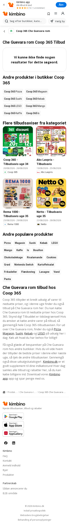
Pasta (7, 279)
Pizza (7, 243)
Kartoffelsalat (46, 264)
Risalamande (34, 257)
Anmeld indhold (11, 465)
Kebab (43, 243)
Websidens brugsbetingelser (34, 515)
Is (28, 250)
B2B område (10, 493)
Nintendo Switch (23, 264)
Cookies (51, 257)
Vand (57, 271)
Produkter (8, 474)
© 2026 (34, 506)
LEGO (54, 243)
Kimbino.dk (50, 362)
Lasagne (44, 271)
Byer (5, 470)
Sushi (32, 243)
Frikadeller (10, 271)
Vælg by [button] (60, 21)
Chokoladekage (13, 257)
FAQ (5, 456)
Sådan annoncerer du (15, 488)
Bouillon (38, 250)
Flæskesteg (28, 271)
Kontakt (7, 460)
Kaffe (19, 250)
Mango (8, 250)
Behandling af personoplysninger (34, 519)
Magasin (20, 243)
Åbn (61, 4)
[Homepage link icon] (4, 392)
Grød (7, 264)
